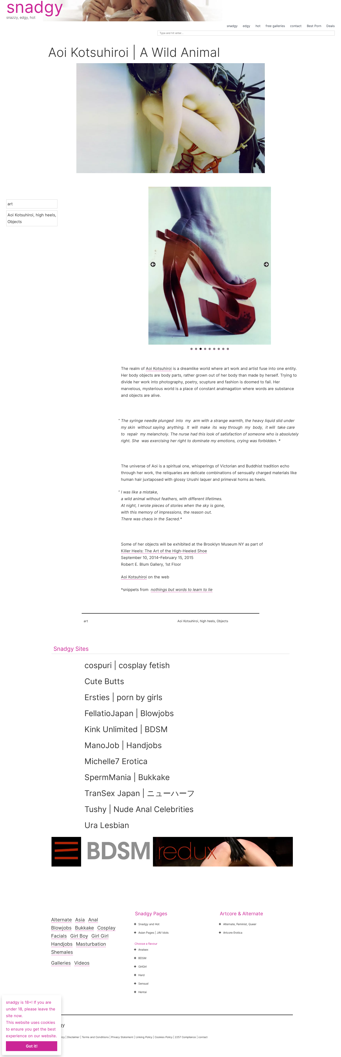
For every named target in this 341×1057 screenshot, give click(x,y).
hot (258, 26)
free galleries (275, 26)
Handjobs (62, 944)
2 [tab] (196, 349)
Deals (330, 26)
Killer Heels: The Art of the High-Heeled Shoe (164, 551)
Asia (80, 920)
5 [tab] (210, 349)
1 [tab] (191, 349)
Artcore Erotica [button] (232, 932)
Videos (82, 963)
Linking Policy (144, 1037)
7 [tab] (219, 349)
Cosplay (106, 928)
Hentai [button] (142, 992)
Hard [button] (141, 975)
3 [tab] (201, 349)
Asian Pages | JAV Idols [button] (153, 932)
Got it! (31, 1046)
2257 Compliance (185, 1037)
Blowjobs (61, 928)
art (10, 204)
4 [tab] (205, 349)
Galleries (61, 963)
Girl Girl (100, 936)
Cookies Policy (163, 1037)
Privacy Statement (122, 1037)
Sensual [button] (143, 983)
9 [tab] (228, 349)
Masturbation (91, 944)
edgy (246, 26)
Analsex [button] (143, 949)
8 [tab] (223, 349)
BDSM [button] (142, 958)
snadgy (232, 26)
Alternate (61, 920)
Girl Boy (79, 936)
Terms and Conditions (95, 1037)
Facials (59, 936)
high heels (45, 215)
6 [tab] (214, 349)
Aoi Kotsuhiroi (20, 215)
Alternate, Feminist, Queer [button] (239, 924)
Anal (93, 920)
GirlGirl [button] (142, 966)
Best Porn (314, 26)
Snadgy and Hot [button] (148, 924)
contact (296, 26)
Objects (14, 221)
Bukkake (84, 928)
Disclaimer (73, 1037)
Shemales (62, 952)
